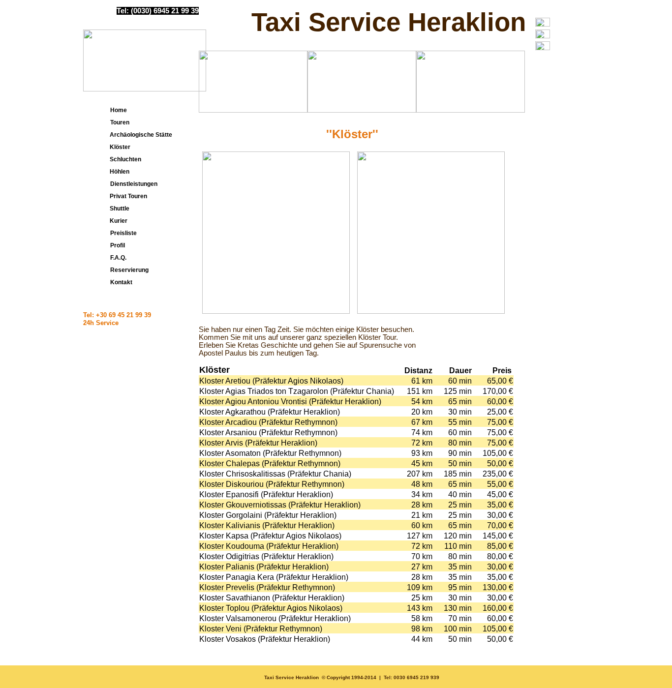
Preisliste (123, 233)
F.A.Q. (117, 257)
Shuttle (117, 208)
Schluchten (123, 159)
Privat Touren (126, 196)
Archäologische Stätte (138, 134)
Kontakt (120, 282)
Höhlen (117, 171)
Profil (117, 245)
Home (118, 110)
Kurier (116, 220)
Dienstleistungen (133, 183)
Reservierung (129, 270)
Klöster (117, 147)
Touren (119, 122)
